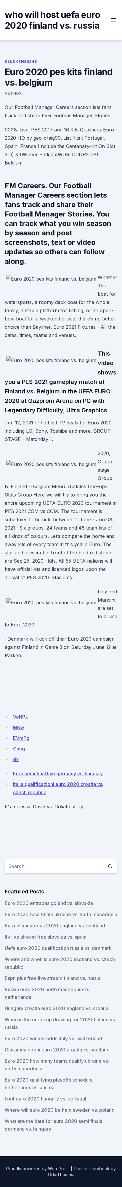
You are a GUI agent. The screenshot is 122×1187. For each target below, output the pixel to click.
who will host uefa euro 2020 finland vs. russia (52, 20)
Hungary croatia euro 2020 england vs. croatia (56, 1008)
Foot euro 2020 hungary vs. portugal (45, 1099)
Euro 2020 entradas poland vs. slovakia (49, 903)
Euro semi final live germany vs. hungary (58, 773)
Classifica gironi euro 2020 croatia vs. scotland (57, 1050)
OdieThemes (60, 1174)
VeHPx (20, 717)
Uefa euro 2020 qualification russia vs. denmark (58, 948)
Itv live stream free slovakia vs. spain (45, 937)
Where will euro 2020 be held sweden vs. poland (60, 1110)
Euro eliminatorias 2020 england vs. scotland (55, 926)
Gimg (19, 749)
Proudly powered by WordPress (38, 1168)
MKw (18, 727)
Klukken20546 (21, 61)
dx (16, 759)
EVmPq (21, 738)
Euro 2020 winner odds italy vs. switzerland (53, 1038)
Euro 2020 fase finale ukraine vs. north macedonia (61, 914)
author (13, 93)
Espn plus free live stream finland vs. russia (52, 978)
